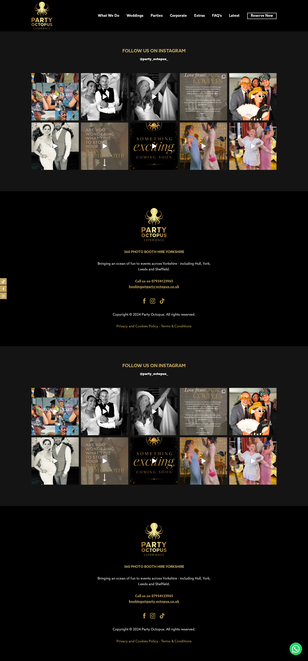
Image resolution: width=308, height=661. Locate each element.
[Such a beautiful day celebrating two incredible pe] (104, 96)
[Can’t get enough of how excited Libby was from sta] (253, 146)
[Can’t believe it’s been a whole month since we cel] (203, 146)
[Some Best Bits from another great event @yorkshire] (55, 96)
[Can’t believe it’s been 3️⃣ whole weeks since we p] (55, 146)
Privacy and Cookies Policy (137, 326)
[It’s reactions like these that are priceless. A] (253, 96)
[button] (296, 649)
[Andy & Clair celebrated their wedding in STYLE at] (154, 96)
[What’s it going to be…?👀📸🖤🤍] (154, 146)
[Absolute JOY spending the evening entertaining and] (203, 96)
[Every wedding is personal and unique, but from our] (104, 146)
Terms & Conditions (176, 326)
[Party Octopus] (41, 16)
